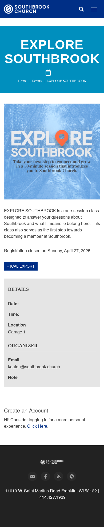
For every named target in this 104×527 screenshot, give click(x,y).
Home (22, 81)
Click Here (37, 426)
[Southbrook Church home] (26, 9)
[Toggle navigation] (94, 9)
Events (37, 81)
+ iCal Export (21, 266)
